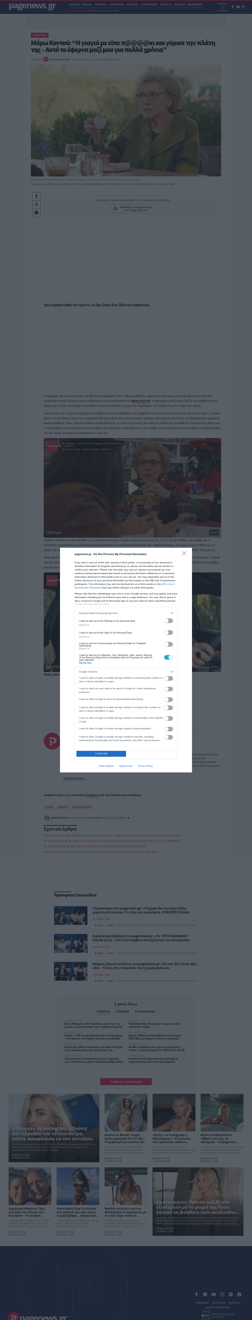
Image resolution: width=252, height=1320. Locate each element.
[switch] (168, 620)
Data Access (126, 766)
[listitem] (126, 613)
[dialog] (126, 660)
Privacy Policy (145, 766)
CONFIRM (101, 753)
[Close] (185, 554)
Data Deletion (106, 766)
